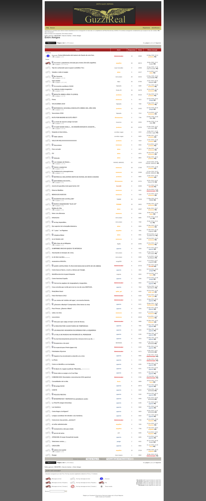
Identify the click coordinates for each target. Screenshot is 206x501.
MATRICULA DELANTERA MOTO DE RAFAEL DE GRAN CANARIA (76, 177)
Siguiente (158, 43)
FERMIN (118, 204)
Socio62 (118, 186)
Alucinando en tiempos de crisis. (63, 253)
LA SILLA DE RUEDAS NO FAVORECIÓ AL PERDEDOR (72, 334)
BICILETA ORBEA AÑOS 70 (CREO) (66, 94)
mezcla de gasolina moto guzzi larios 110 (65, 186)
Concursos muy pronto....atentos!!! (63, 420)
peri (119, 433)
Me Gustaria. (58, 76)
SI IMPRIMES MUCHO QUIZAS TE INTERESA (67, 248)
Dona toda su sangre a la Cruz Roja (66, 373)
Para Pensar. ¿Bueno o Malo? (62, 308)
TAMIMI (119, 199)
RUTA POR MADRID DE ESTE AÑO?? (64, 117)
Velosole (57, 158)
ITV (53, 153)
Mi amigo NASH (59, 386)
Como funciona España (60, 278)
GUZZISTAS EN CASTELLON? (64, 199)
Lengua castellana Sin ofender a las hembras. (67, 416)
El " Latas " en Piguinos (60, 230)
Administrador (118, 56)
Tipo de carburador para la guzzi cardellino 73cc (68, 68)
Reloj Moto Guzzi (57, 291)
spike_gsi (119, 291)
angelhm (118, 63)
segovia (118, 274)
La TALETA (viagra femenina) (62, 403)
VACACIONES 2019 (58, 104)
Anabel (151, 64)
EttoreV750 (151, 182)
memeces (151, 86)
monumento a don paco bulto (63, 429)
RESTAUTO (151, 288)
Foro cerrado (56, 149)
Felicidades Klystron (59, 351)
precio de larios (59, 433)
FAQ (47, 27)
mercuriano (119, 77)
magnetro (151, 231)
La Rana (54, 360)
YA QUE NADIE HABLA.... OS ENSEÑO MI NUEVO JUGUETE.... (75, 127)
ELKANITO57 (151, 235)
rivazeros (118, 122)
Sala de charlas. (67, 35)
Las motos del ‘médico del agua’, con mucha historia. (72, 300)
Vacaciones (58, 145)
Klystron (151, 322)
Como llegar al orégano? (60, 411)
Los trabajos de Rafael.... (62, 162)
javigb (151, 100)
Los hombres (56, 407)
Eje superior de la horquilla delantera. (64, 226)
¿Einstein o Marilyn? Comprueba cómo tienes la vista (72, 304)
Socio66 (151, 266)
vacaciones (56, 317)
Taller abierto (58, 137)
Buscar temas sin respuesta (53, 33)
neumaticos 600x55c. (59, 261)
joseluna (151, 57)
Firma (54, 99)
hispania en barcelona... (60, 132)
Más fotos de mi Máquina (62, 243)
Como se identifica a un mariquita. (63, 364)
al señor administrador (59, 424)
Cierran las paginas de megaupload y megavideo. (70, 283)
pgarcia (118, 248)
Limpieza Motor (59, 235)
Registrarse (146, 27)
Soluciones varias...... (59, 441)
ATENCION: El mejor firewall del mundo (65, 437)
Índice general (49, 35)
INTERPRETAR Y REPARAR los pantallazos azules (71, 399)
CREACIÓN (56, 446)
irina (151, 218)
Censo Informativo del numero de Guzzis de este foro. (76, 55)
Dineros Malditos (57, 190)
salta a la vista (57, 313)
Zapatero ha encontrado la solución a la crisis (69, 356)
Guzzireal (92, 495)
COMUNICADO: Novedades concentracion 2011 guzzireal (71, 377)
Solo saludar (56, 81)
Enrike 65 (118, 90)
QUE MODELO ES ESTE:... (62, 181)
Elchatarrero (119, 117)
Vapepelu (151, 82)
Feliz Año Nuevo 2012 (59, 296)
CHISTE (54, 390)
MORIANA (119, 343)
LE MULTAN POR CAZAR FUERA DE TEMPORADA (71, 326)
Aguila (119, 243)
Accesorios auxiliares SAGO (63, 86)
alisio (118, 72)
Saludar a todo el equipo (60, 72)
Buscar (52, 27)
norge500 (118, 261)
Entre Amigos (77, 35)
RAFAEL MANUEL (118, 162)
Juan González (118, 68)
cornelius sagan (118, 132)
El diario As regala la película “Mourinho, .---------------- (72, 369)
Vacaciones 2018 (57, 113)
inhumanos (55, 218)
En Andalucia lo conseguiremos (62, 171)
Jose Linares (119, 455)
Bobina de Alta (57, 208)
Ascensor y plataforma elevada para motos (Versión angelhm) (75, 63)
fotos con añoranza (58, 213)
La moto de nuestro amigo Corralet (65, 122)
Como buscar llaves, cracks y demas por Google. (68, 270)
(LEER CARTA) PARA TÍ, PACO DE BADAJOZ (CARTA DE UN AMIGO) (77, 266)
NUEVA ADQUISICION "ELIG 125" (65, 204)
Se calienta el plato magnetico (62, 89)
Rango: (54, 455)
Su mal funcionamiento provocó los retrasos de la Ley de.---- (74, 339)
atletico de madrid (60, 450)
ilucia (151, 275)
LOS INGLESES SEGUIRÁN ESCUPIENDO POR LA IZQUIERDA (75, 330)
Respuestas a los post (61, 343)
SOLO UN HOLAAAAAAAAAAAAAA (64, 140)
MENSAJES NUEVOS (59, 194)
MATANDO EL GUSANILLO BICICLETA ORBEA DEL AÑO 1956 (75, 108)
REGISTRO (57, 35)
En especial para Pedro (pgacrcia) (65, 347)
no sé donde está (57, 239)
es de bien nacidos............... (61, 257)
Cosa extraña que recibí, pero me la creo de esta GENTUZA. (72, 287)
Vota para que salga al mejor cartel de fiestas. (69, 322)
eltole (151, 118)
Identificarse (156, 27)
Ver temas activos (67, 33)
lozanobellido (151, 77)
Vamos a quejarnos (60, 167)
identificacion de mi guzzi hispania (63, 274)
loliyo (118, 81)
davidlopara (151, 258)
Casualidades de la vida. (60, 381)
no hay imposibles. (60, 222)
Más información (49, 32)
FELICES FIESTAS (60, 394)
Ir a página (146, 43)
